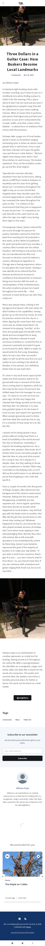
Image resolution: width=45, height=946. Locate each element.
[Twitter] (22, 943)
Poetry (7, 880)
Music (18, 720)
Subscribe (22, 758)
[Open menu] (3, 3)
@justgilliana (22, 698)
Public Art (27, 720)
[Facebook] (12, 943)
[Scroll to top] (33, 943)
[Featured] (38, 856)
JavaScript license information (22, 932)
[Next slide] (42, 876)
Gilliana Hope (22, 788)
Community (16, 75)
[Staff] (7, 856)
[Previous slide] (2, 876)
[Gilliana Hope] (22, 778)
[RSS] (25, 919)
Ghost (28, 927)
